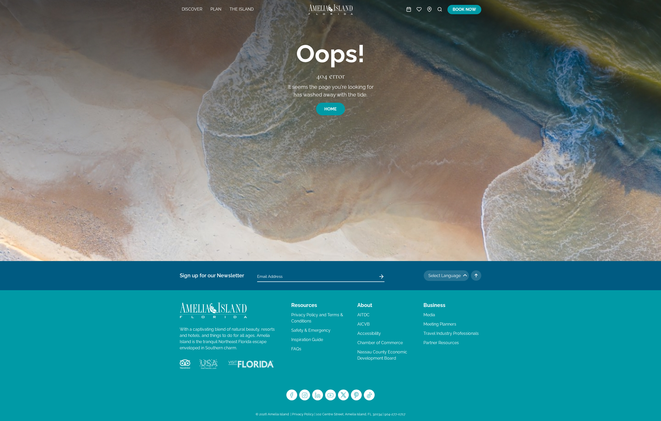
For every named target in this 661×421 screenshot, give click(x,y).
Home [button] (330, 109)
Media (429, 314)
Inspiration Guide (307, 339)
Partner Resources (441, 342)
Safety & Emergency (310, 330)
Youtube (330, 395)
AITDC (363, 314)
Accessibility (369, 333)
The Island (242, 9)
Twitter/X (343, 395)
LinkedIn (317, 395)
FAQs (296, 348)
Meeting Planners (439, 324)
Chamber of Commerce (380, 342)
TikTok (369, 395)
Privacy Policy (303, 414)
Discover (192, 9)
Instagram (304, 395)
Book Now (464, 9)
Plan (215, 9)
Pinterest (356, 395)
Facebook (291, 395)
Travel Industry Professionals (451, 333)
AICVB (363, 324)
